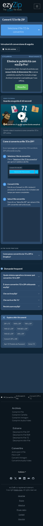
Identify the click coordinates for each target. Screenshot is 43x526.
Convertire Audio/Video (21, 460)
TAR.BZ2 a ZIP (22, 329)
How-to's (21, 519)
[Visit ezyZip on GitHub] (33, 478)
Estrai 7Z (31, 344)
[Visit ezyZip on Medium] (29, 478)
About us (21, 505)
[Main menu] (37, 6)
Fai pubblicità (8, 56)
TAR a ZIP (28, 324)
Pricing (21, 501)
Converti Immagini (19, 457)
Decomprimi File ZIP (21, 432)
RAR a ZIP (17, 324)
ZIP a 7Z (7, 324)
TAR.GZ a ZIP (8, 329)
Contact (21, 514)
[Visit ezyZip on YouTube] (20, 478)
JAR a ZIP (20, 334)
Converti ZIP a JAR (10, 339)
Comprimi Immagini (20, 417)
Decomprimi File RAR (21, 435)
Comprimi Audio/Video (21, 420)
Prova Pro (22, 87)
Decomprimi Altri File (21, 440)
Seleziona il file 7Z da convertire (18, 30)
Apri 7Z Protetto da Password (14, 344)
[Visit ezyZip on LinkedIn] (24, 478)
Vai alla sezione (10, 49)
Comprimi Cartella (19, 415)
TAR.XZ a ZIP (8, 334)
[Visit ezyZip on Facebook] (11, 478)
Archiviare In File (18, 452)
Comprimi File (18, 412)
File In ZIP (16, 455)
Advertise (21, 496)
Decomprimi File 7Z (21, 437)
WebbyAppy (18, 490)
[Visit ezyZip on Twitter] (15, 478)
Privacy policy (21, 510)
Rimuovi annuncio (34, 56)
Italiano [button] (20, 472)
